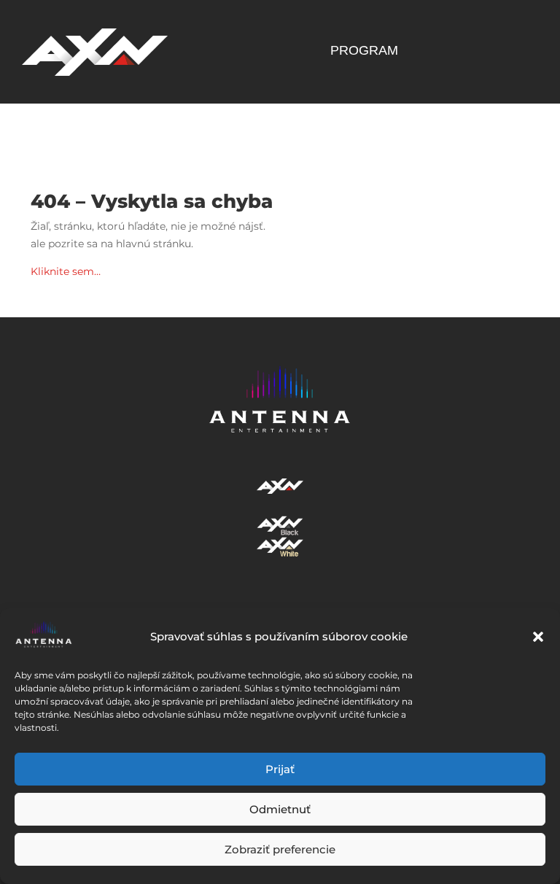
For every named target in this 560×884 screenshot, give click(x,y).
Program (364, 51)
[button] (538, 636)
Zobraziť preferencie (280, 849)
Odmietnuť (280, 809)
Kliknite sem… (66, 271)
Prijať (280, 769)
